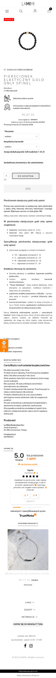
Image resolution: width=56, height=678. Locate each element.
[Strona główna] (28, 3)
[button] (7, 11)
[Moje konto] (35, 11)
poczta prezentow (17, 302)
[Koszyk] (49, 11)
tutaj (21, 236)
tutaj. (48, 216)
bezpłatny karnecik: (14, 141)
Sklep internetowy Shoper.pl (28, 675)
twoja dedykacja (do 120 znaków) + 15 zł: (24, 151)
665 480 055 (30, 636)
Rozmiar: (9, 131)
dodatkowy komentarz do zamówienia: (23, 162)
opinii (31, 458)
